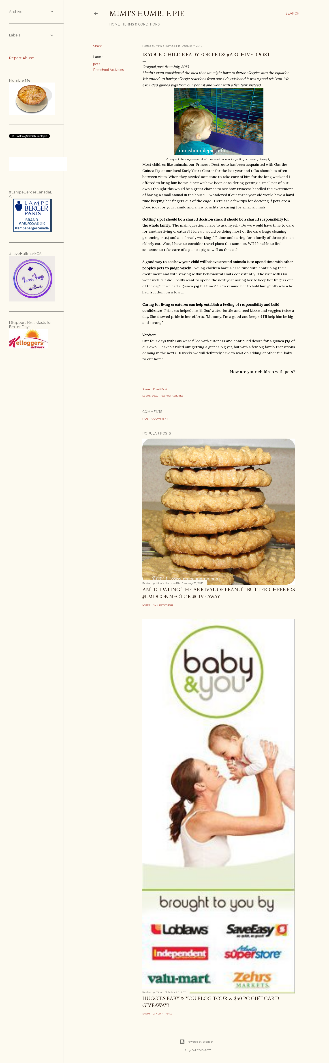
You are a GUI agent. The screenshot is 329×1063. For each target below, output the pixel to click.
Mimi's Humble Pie (146, 13)
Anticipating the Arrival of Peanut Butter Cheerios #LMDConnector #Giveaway (218, 593)
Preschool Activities (108, 70)
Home (114, 24)
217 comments (162, 1013)
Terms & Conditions (141, 24)
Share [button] (97, 46)
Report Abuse (21, 58)
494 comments (163, 604)
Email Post (160, 389)
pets (96, 64)
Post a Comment (155, 418)
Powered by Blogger (200, 1041)
